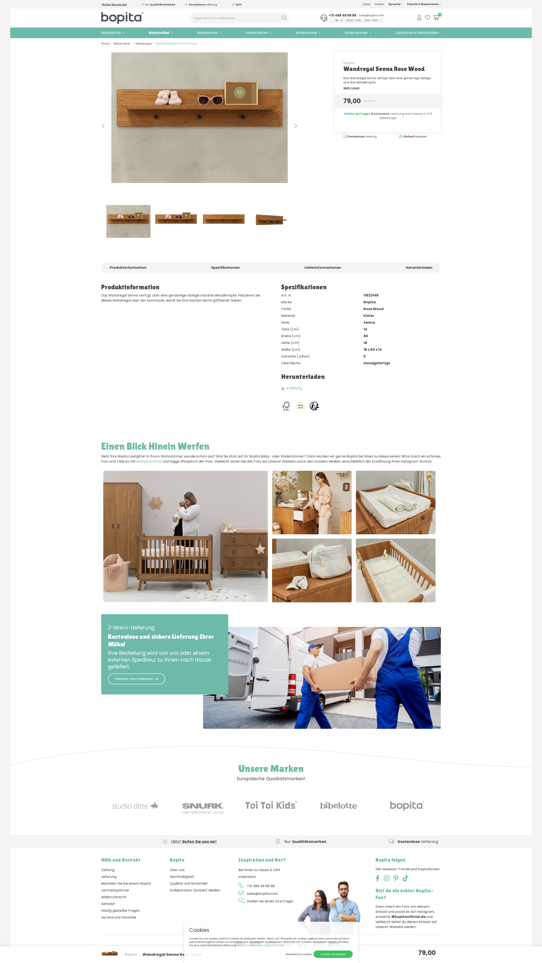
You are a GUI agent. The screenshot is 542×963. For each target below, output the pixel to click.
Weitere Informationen (134, 678)
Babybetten (111, 32)
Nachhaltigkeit (182, 876)
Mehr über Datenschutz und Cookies (261, 945)
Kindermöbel (306, 32)
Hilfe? (168, 4)
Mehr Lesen (351, 88)
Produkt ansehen (121, 594)
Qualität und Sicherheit (189, 883)
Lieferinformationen (322, 267)
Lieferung (108, 876)
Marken (379, 4)
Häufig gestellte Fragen (120, 910)
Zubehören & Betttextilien (416, 32)
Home (105, 43)
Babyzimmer (207, 32)
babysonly (156, 594)
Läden (366, 4)
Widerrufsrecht (114, 897)
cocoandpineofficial (381, 527)
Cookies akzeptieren (333, 954)
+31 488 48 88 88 (342, 15)
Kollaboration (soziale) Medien (195, 890)
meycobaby (327, 527)
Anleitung (294, 388)
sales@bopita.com (371, 15)
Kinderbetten (257, 32)
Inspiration (247, 876)
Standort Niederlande (423, 4)
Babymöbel (159, 32)
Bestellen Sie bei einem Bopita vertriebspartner (126, 887)
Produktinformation (128, 267)
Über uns (177, 869)
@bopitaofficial (149, 461)
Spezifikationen (225, 267)
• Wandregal (142, 43)
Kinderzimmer (356, 32)
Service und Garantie (118, 917)
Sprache (394, 4)
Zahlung (107, 869)
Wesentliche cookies (299, 954)
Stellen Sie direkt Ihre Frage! (270, 901)
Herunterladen (419, 267)
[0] (436, 17)
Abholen (108, 903)
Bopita (348, 63)
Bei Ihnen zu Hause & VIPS (259, 869)
